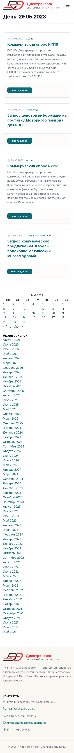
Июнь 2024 (11, 460)
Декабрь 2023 (13, 488)
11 (33, 308)
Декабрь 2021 (12, 599)
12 (43, 308)
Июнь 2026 (11, 349)
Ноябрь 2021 (12, 604)
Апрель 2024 (12, 469)
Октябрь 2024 (13, 442)
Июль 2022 (10, 567)
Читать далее (19, 90)
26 (43, 317)
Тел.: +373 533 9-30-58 (21, 708)
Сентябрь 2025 (13, 391)
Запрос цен (32, 109)
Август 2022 (11, 562)
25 (33, 317)
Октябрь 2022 (12, 553)
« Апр (7, 326)
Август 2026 (12, 340)
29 (4, 321)
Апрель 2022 (12, 581)
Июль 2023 (10, 511)
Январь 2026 (12, 372)
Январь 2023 (12, 539)
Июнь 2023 (11, 516)
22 (4, 317)
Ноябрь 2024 (12, 437)
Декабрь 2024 (13, 432)
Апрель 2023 (12, 525)
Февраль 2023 (13, 534)
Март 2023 (10, 530)
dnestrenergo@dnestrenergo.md (27, 722)
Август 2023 (11, 506)
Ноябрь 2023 (12, 493)
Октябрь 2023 (12, 497)
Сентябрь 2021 (13, 613)
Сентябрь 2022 (13, 557)
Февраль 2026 (13, 367)
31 (24, 321)
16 (14, 313)
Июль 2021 (10, 622)
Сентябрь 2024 (13, 446)
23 (14, 317)
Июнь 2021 (10, 627)
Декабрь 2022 (13, 543)
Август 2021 (11, 618)
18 (33, 313)
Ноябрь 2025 (12, 381)
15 (4, 313)
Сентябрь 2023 (13, 502)
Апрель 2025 (12, 414)
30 (14, 321)
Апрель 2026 (12, 358)
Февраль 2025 (13, 423)
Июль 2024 (11, 455)
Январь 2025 (12, 428)
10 (24, 308)
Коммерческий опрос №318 (32, 44)
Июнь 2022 (11, 571)
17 (24, 313)
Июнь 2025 (11, 404)
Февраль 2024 (13, 479)
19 (43, 313)
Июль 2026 (11, 344)
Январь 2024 (12, 483)
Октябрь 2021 (12, 608)
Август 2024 (12, 451)
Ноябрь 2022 (12, 548)
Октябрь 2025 (12, 386)
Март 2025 (10, 418)
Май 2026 (10, 353)
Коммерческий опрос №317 (32, 166)
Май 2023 (10, 520)
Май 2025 (10, 409)
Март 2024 (10, 474)
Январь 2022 (12, 595)
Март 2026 (10, 363)
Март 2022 (10, 585)
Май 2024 (10, 465)
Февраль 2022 (13, 590)
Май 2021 (9, 631)
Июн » (18, 326)
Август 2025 (11, 395)
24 (24, 317)
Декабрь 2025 (13, 377)
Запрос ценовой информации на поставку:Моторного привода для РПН (37, 120)
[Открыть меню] (67, 5)
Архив (29, 38)
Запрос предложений (38, 235)
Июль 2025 (10, 400)
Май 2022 (10, 576)
